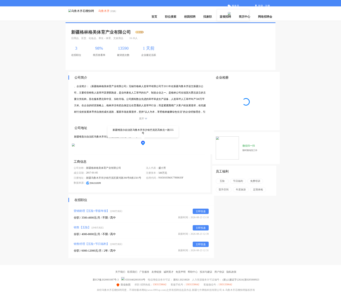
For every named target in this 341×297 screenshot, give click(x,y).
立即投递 (201, 211)
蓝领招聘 (225, 16)
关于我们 (120, 272)
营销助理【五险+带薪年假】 (98, 210)
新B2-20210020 (181, 279)
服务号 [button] (235, 6)
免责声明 (181, 272)
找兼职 (207, 16)
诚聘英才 (169, 272)
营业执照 (126, 284)
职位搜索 (170, 16)
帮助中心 (193, 272)
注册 (267, 6)
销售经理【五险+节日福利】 (98, 243)
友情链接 (156, 272)
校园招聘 (190, 16)
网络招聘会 (265, 16)
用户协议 (219, 272)
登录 (260, 6)
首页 (154, 16)
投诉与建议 (206, 272)
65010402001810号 (135, 279)
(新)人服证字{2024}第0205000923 (241, 279)
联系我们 (132, 272)
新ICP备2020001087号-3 (106, 279)
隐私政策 (231, 272)
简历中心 (244, 16)
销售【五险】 (89, 227)
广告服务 (144, 272)
